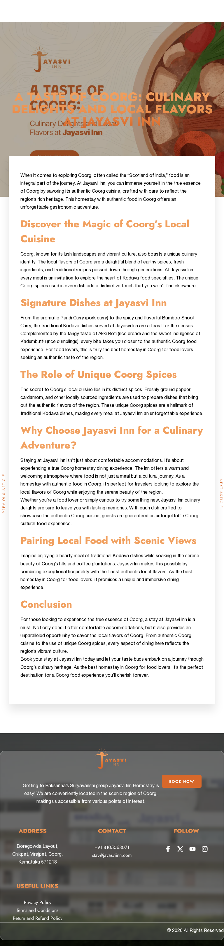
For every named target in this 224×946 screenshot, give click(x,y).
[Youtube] (192, 849)
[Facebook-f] (168, 849)
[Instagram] (205, 849)
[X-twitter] (180, 849)
